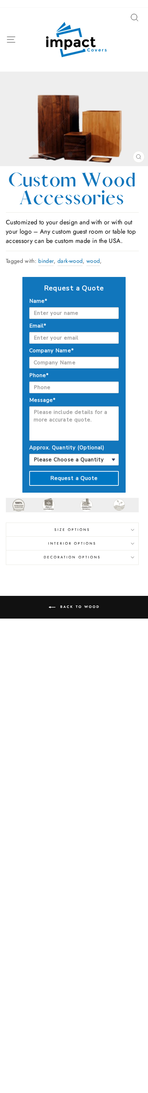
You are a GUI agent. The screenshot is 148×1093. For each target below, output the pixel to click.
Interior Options (72, 543)
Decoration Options (72, 557)
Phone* (39, 375)
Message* (42, 400)
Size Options (72, 529)
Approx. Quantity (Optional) (67, 447)
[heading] (74, 288)
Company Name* (51, 350)
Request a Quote (74, 478)
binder (46, 261)
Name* (38, 301)
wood (93, 261)
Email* (37, 325)
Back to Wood (79, 606)
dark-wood (70, 261)
